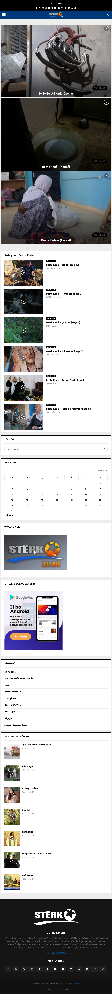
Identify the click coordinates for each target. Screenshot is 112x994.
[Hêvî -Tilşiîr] (12, 773)
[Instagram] (43, 8)
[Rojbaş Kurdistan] (12, 795)
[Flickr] (49, 8)
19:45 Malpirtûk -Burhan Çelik (18, 678)
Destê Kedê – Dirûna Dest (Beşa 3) (65, 380)
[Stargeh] (12, 817)
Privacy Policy (47, 990)
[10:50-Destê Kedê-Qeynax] (56, 61)
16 (100, 494)
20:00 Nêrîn (10, 672)
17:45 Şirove (10, 698)
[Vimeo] (62, 8)
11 (27, 494)
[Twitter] (39, 8)
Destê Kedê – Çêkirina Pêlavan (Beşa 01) (68, 408)
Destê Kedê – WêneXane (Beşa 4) (64, 351)
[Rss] (65, 8)
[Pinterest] (46, 8)
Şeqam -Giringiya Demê (15, 725)
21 (72, 500)
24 (12, 505)
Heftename (27, 832)
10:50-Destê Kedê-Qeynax (56, 93)
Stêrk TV (77, 984)
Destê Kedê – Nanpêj (56, 167)
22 (86, 500)
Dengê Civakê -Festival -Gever (36, 853)
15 (86, 494)
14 (71, 494)
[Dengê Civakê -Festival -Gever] (12, 860)
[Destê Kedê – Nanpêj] (56, 134)
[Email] (59, 8)
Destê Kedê (51, 261)
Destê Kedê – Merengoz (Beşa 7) (64, 293)
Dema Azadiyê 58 (12, 692)
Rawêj (7, 685)
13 (57, 494)
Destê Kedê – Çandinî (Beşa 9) (63, 322)
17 (12, 500)
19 (42, 500)
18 (27, 500)
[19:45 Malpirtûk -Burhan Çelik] (12, 751)
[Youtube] (55, 8)
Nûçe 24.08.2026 (12, 705)
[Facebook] (36, 8)
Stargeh (26, 810)
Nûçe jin (8, 718)
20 (57, 500)
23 (100, 500)
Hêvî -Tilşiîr (9, 712)
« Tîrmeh (8, 515)
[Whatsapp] (72, 8)
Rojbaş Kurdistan (30, 788)
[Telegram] (69, 8)
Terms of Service (61, 990)
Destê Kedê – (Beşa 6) (56, 240)
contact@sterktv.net (58, 953)
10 (12, 494)
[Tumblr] (52, 8)
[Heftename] (12, 838)
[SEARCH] (104, 449)
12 (42, 494)
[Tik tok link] (75, 8)
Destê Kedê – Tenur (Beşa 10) (62, 265)
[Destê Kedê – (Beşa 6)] (56, 207)
